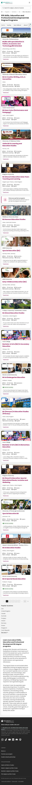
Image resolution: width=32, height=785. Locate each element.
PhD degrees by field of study (8, 774)
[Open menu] (29, 2)
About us (3, 751)
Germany (3, 623)
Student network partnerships (8, 757)
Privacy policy (14, 781)
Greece (3, 625)
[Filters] (29, 25)
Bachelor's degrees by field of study (9, 771)
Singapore (4, 628)
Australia (3, 616)
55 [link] (25, 601)
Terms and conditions (6, 781)
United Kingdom (5, 611)
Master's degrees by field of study (9, 768)
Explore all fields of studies (7, 765)
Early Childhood (17, 25)
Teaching (9, 25)
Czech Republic (5, 630)
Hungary (3, 618)
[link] (28, 601)
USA (2, 609)
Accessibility (21, 781)
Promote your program (6, 754)
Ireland (3, 620)
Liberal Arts (26, 25)
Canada (3, 613)
